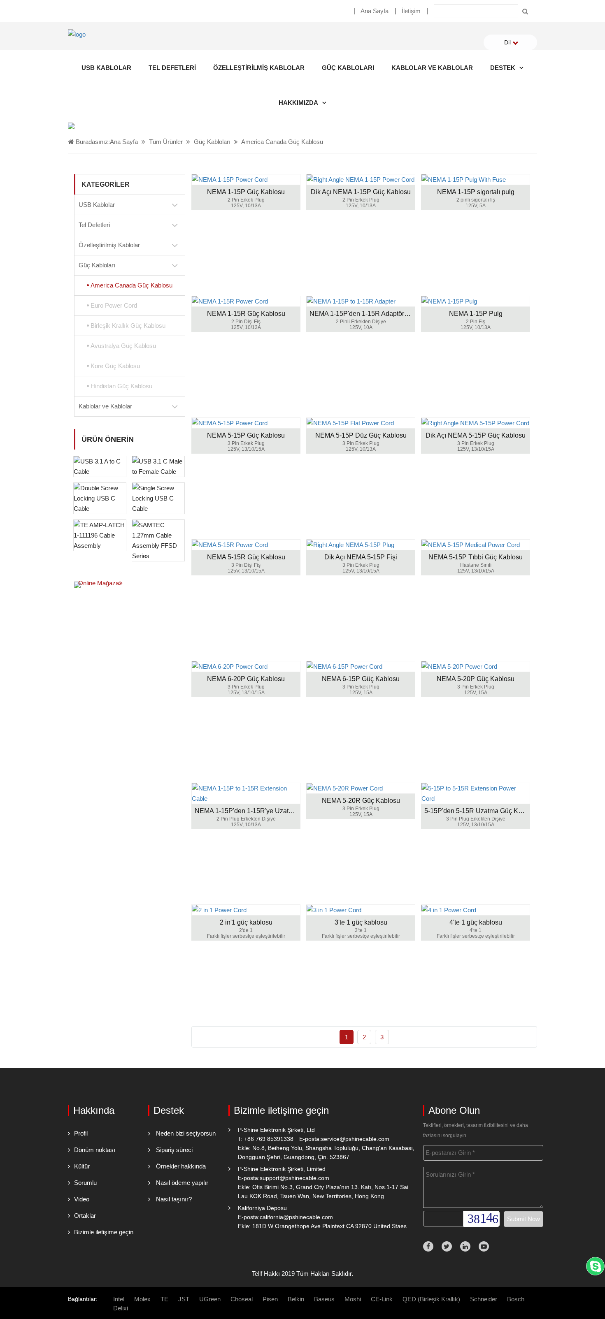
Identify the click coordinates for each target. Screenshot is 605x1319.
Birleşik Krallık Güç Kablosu (128, 325)
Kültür (82, 1166)
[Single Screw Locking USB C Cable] (158, 497)
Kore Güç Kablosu (115, 365)
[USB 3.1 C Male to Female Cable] (158, 465)
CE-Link (382, 1299)
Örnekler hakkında (181, 1166)
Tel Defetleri (172, 67)
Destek (502, 67)
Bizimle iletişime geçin (103, 1232)
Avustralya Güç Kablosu (123, 345)
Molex (142, 1299)
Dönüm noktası (94, 1149)
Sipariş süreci (174, 1149)
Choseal (241, 1299)
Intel (118, 1299)
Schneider (483, 1299)
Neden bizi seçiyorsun (186, 1133)
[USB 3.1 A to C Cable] (100, 465)
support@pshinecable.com (294, 1178)
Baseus (324, 1299)
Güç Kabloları (348, 67)
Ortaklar (85, 1215)
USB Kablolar (106, 67)
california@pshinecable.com (296, 1217)
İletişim (411, 10)
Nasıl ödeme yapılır (182, 1182)
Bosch (515, 1299)
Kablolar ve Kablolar (432, 67)
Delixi (120, 1308)
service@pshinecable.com (355, 1139)
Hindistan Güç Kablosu (121, 385)
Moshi (352, 1299)
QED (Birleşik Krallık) (431, 1299)
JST (183, 1299)
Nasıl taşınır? (174, 1199)
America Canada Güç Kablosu (282, 141)
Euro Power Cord (114, 305)
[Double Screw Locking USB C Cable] (100, 497)
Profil (81, 1133)
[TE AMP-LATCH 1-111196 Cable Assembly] (100, 534)
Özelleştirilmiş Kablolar (259, 67)
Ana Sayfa (375, 10)
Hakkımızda (298, 102)
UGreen (210, 1299)
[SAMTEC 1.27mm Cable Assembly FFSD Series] (158, 539)
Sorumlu (85, 1182)
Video (81, 1199)
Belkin (296, 1299)
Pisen (270, 1299)
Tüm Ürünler (166, 141)
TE (164, 1299)
